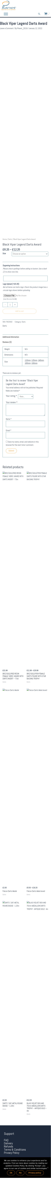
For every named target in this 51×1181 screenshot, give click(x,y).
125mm (34, 360)
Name (8, 419)
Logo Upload (11, 284)
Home (5, 239)
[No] (47, 1167)
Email (8, 430)
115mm (28, 360)
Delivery (8, 1143)
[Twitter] (43, 5)
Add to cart (19, 311)
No (20, 1173)
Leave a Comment (6, 28)
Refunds (8, 1146)
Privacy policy (34, 1173)
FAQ (6, 1140)
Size (4, 253)
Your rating (11, 395)
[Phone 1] (36, 5)
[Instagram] (47, 5)
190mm (34, 363)
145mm (41, 360)
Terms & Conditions (15, 1150)
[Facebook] (39, 5)
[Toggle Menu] (6, 14)
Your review (11, 402)
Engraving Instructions (11, 265)
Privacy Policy (11, 1153)
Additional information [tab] (11, 337)
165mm (28, 363)
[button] (39, 14)
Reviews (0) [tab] (7, 342)
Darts (10, 239)
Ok (11, 1173)
